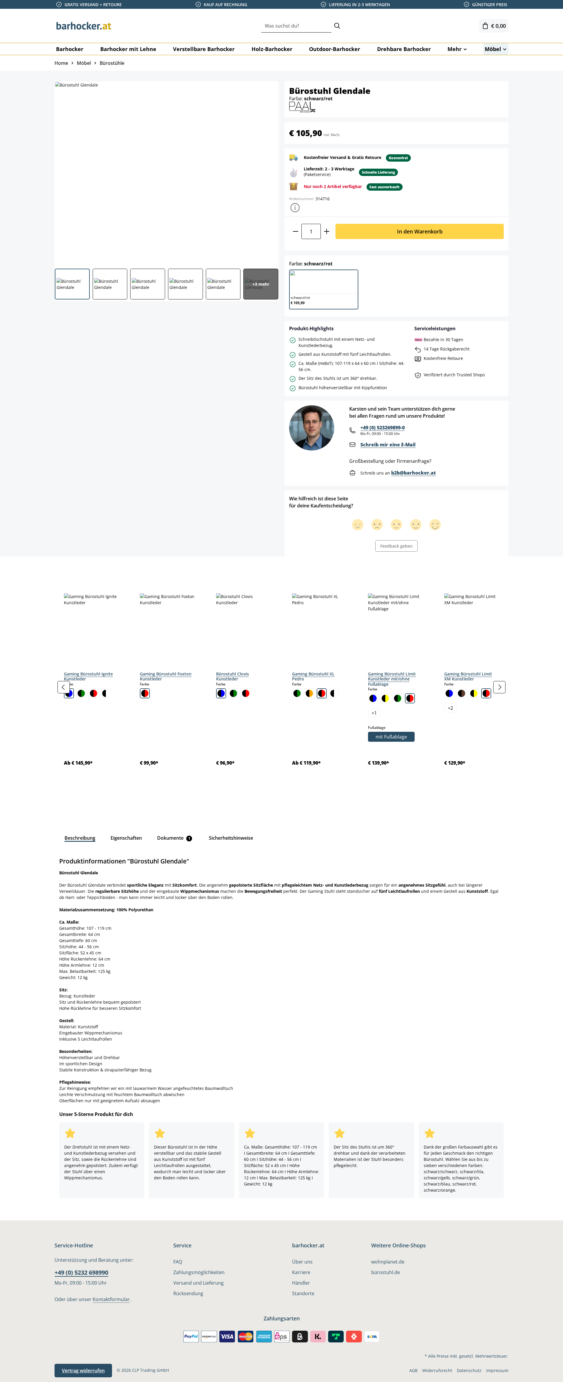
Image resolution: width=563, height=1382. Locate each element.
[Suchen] (337, 26)
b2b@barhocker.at (413, 473)
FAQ (177, 1262)
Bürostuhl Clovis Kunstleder (232, 676)
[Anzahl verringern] (295, 231)
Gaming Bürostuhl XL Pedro (313, 676)
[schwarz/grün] (81, 693)
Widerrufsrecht (437, 1370)
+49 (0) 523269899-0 (382, 427)
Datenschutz (469, 1370)
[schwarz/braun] (462, 693)
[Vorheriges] (63, 687)
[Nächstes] (499, 687)
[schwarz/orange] (309, 693)
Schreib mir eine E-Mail (388, 444)
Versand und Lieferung (198, 1283)
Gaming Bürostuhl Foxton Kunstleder (165, 676)
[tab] (64, 569)
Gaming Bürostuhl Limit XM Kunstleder (468, 676)
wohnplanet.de (387, 1262)
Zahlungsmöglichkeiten (199, 1272)
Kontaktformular (111, 1299)
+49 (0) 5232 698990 (81, 1272)
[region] (281, 687)
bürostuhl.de (385, 1272)
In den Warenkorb (419, 231)
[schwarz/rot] (94, 693)
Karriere (301, 1272)
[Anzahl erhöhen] (326, 231)
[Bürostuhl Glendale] (166, 173)
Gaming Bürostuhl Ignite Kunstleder (88, 676)
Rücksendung (188, 1293)
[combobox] (296, 26)
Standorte (303, 1293)
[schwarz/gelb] (385, 698)
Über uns (302, 1262)
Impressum (497, 1370)
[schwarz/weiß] (106, 693)
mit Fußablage (391, 737)
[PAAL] (302, 106)
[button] (295, 207)
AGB (413, 1370)
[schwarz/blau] (69, 693)
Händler (301, 1283)
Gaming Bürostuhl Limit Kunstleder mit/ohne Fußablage (392, 679)
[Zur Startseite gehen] (84, 26)
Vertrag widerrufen (83, 1370)
